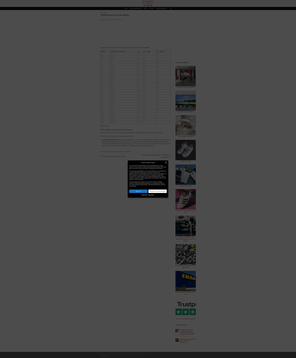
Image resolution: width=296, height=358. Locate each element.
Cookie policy (144, 194)
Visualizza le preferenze (157, 191)
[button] (166, 162)
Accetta (138, 191)
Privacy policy (151, 194)
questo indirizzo (143, 172)
